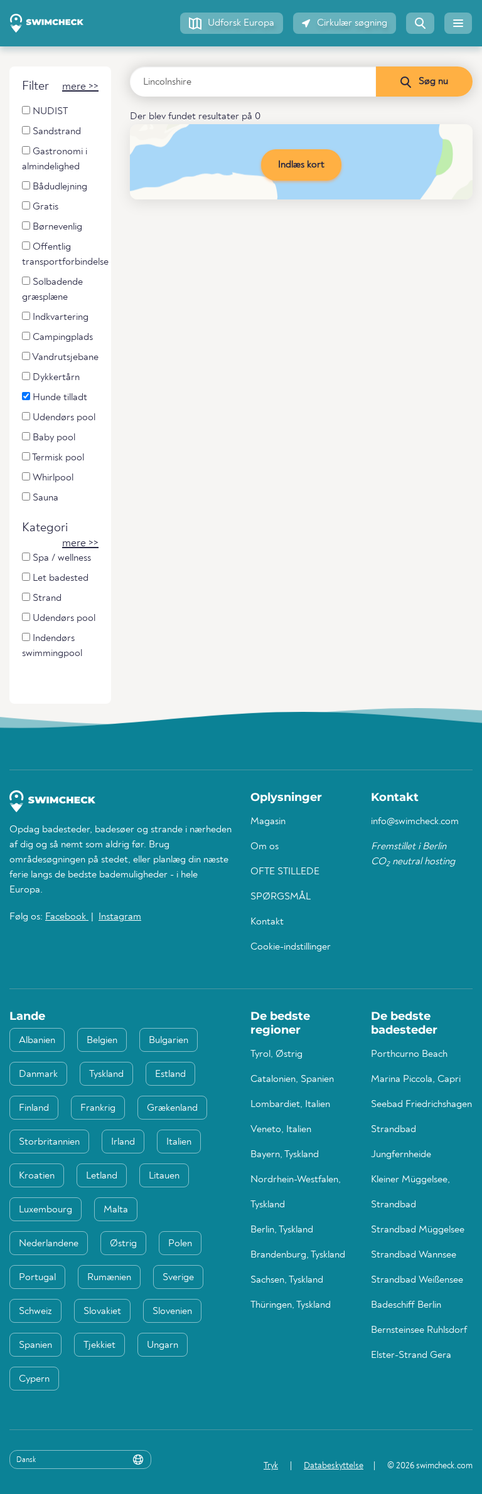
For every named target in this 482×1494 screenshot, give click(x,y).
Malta (116, 1210)
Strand (46, 598)
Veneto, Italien (280, 1130)
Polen (180, 1244)
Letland (101, 1176)
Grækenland (172, 1108)
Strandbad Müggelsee (417, 1230)
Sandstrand (55, 132)
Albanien (37, 1041)
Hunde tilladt (58, 398)
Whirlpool (51, 478)
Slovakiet (102, 1311)
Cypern (34, 1379)
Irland (123, 1142)
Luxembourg (45, 1210)
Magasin (268, 822)
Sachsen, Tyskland (286, 1280)
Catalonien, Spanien (292, 1079)
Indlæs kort (301, 165)
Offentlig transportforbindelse (65, 254)
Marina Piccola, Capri (416, 1079)
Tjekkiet (99, 1345)
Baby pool (52, 438)
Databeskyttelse (333, 1465)
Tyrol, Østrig (276, 1054)
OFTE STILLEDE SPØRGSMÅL (284, 884)
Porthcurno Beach (409, 1054)
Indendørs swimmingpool (52, 646)
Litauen (164, 1176)
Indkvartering (59, 317)
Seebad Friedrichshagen (421, 1104)
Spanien (35, 1345)
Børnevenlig (56, 227)
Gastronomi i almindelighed (54, 159)
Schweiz (35, 1311)
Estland (170, 1074)
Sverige (178, 1278)
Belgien (102, 1041)
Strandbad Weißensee (417, 1280)
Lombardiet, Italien (290, 1104)
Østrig (123, 1244)
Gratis (44, 207)
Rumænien (109, 1278)
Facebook (66, 917)
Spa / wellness (60, 558)
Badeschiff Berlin (406, 1305)
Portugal (37, 1278)
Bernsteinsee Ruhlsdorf (419, 1330)
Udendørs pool (62, 418)
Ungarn (162, 1345)
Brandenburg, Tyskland (297, 1255)
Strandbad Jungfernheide (401, 1142)
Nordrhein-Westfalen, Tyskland (295, 1192)
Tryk (271, 1465)
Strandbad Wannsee (413, 1255)
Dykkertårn (55, 378)
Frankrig (97, 1108)
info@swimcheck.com (415, 822)
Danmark (38, 1074)
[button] (231, 23)
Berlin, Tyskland (281, 1230)
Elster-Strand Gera (411, 1355)
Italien (178, 1142)
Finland (34, 1108)
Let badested (59, 578)
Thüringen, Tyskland (290, 1305)
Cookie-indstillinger (290, 947)
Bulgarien (168, 1041)
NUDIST (49, 112)
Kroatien (37, 1176)
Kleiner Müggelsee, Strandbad (410, 1192)
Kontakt (267, 922)
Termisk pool (57, 458)
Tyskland (106, 1074)
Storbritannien (49, 1142)
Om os (264, 847)
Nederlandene (48, 1244)
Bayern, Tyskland (284, 1155)
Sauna (44, 498)
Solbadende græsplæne (52, 289)
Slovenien (172, 1311)
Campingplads (61, 337)
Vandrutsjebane (64, 357)
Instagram (120, 917)
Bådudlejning (58, 187)
